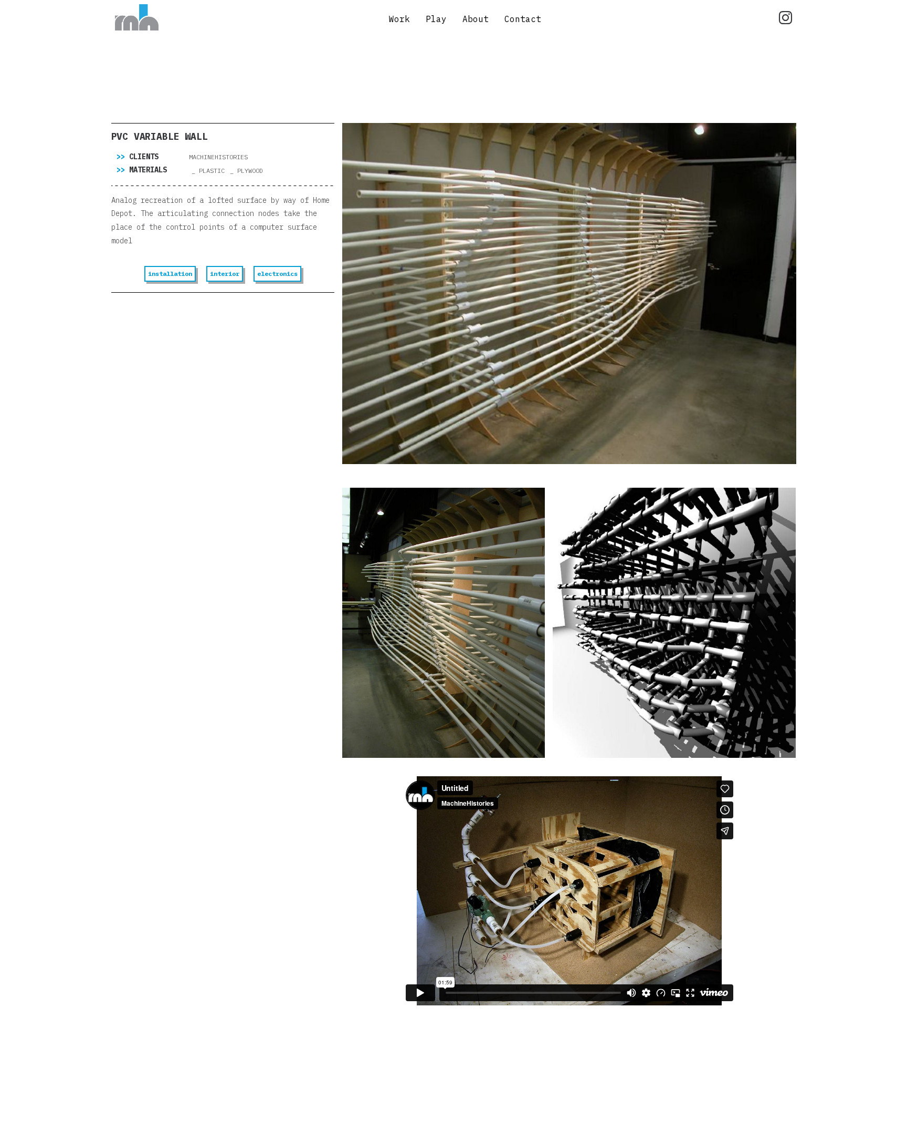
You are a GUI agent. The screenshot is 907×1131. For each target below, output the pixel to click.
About (475, 19)
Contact (522, 19)
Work (399, 19)
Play (436, 19)
